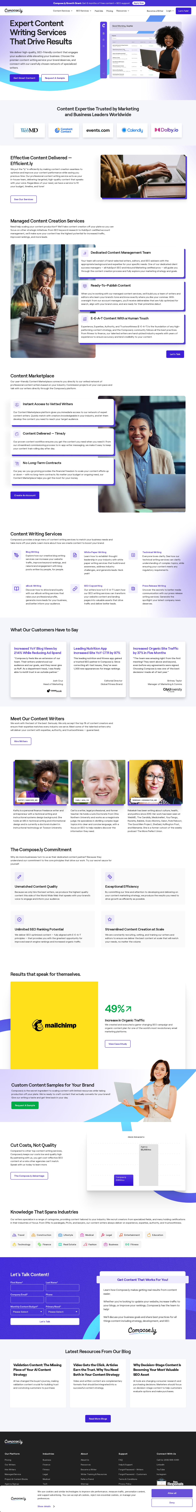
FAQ (121, 1460)
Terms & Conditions (128, 1479)
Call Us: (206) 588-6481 (168, 1460)
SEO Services (82, 10)
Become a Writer (89, 1469)
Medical (46, 1479)
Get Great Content (24, 78)
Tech (45, 1484)
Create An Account (25, 495)
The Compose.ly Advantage (29, 1175)
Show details (44, 1506)
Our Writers (10, 1464)
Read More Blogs (98, 1418)
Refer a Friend (87, 1479)
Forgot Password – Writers (131, 1469)
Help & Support (125, 1464)
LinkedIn (160, 1464)
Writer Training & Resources (94, 1474)
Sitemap (85, 1484)
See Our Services (23, 199)
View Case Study (118, 1043)
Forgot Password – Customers (133, 1474)
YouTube (161, 1469)
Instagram (161, 1474)
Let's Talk (175, 354)
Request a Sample (25, 1105)
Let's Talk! (183, 11)
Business (47, 1460)
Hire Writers (21, 741)
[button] (62, 10)
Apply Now (139, 3)
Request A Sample (55, 78)
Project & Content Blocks (16, 1479)
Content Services (61, 10)
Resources (122, 10)
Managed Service (13, 1474)
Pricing (8, 1460)
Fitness (46, 1469)
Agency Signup (12, 1484)
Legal (45, 1474)
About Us (85, 1460)
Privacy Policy (125, 1484)
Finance (46, 1464)
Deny (172, 1502)
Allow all (172, 1493)
